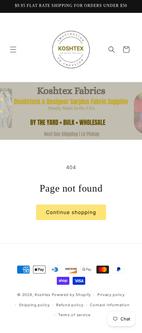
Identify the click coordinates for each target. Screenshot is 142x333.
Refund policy (69, 305)
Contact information (109, 305)
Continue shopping (71, 212)
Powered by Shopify (71, 294)
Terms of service (74, 315)
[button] (13, 49)
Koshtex (43, 294)
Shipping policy (34, 305)
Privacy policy (111, 294)
